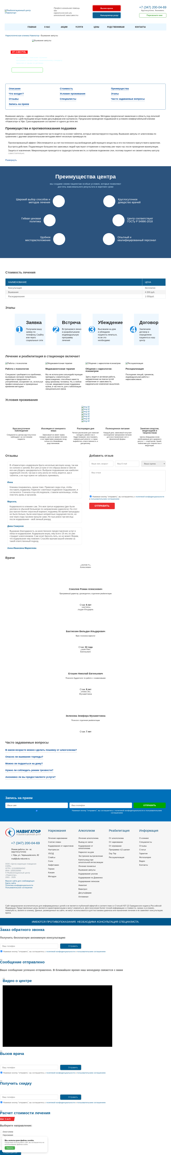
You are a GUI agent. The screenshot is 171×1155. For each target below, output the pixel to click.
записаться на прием (29, 70)
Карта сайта (10, 883)
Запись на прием (19, 104)
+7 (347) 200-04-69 (152, 7)
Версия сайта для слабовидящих (19, 881)
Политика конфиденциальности (19, 885)
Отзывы (14, 99)
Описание (15, 88)
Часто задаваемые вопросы (128, 99)
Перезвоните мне (154, 15)
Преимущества (120, 88)
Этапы (115, 93)
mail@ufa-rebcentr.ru (20, 859)
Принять (10, 1148)
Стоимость (66, 88)
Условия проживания (72, 93)
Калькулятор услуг (109, 15)
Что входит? (16, 93)
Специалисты (68, 99)
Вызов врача (106, 8)
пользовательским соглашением (105, 499)
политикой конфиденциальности (150, 497)
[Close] (1, 927)
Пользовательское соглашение (18, 887)
